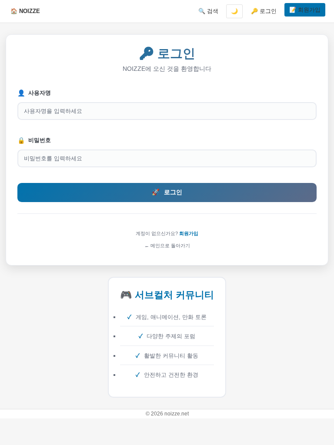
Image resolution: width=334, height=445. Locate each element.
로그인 (167, 192)
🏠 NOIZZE (25, 11)
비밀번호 (34, 140)
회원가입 (188, 233)
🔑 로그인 (264, 11)
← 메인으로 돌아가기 (167, 245)
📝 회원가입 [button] (305, 10)
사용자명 (34, 93)
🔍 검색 (208, 11)
